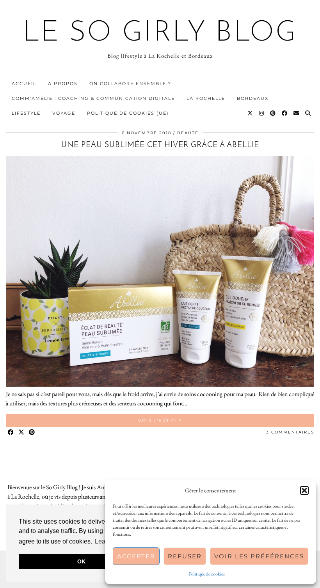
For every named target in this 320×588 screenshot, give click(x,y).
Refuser (185, 556)
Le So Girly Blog (160, 34)
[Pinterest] (273, 113)
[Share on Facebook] (11, 432)
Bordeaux (252, 98)
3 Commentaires (290, 432)
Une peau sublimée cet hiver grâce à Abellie (160, 145)
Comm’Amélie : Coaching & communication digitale (93, 98)
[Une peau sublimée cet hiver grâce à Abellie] (160, 384)
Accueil (24, 83)
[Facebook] (285, 113)
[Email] (296, 113)
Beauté (188, 132)
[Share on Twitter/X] (21, 432)
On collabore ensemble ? (130, 83)
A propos (63, 83)
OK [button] (81, 561)
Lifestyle (26, 113)
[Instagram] (262, 113)
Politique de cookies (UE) (128, 113)
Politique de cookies (207, 574)
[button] (304, 490)
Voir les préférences (259, 556)
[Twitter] (250, 113)
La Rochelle (206, 98)
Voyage (63, 113)
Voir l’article (160, 420)
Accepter (136, 556)
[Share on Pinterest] (32, 432)
